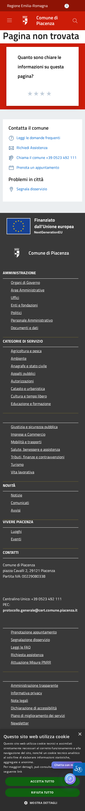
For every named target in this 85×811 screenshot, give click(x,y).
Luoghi (16, 531)
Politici (16, 312)
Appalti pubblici (23, 373)
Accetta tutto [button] (42, 781)
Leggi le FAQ (21, 647)
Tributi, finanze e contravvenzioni (37, 457)
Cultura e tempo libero (29, 396)
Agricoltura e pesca (26, 351)
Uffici (15, 297)
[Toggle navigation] (9, 20)
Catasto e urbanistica (28, 388)
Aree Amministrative (27, 290)
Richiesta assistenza (27, 655)
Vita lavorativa (22, 472)
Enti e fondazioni (24, 305)
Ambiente (18, 358)
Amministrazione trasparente (34, 685)
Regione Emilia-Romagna (27, 5)
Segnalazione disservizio (30, 639)
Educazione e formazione (31, 403)
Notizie (16, 495)
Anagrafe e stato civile (29, 366)
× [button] (79, 734)
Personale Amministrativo (32, 320)
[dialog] (42, 770)
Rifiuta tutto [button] (42, 792)
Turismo (17, 464)
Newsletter (20, 723)
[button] (75, 21)
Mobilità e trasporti (26, 442)
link (19, 772)
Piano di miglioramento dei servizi (38, 715)
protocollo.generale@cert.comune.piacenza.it (40, 610)
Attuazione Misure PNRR (31, 662)
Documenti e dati (24, 328)
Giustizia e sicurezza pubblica (34, 427)
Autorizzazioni (22, 381)
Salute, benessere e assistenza (35, 449)
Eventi (16, 539)
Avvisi (16, 510)
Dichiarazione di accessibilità (34, 708)
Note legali (19, 700)
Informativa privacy (26, 693)
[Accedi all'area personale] (66, 6)
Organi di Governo (25, 282)
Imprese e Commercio (28, 434)
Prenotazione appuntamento (34, 632)
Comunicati (20, 502)
